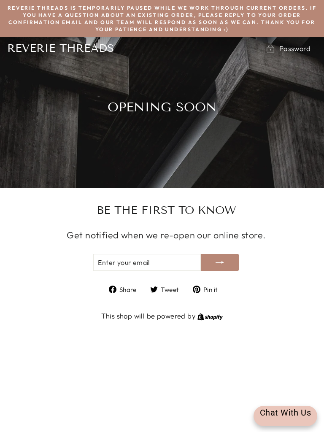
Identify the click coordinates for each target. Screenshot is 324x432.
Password (294, 48)
